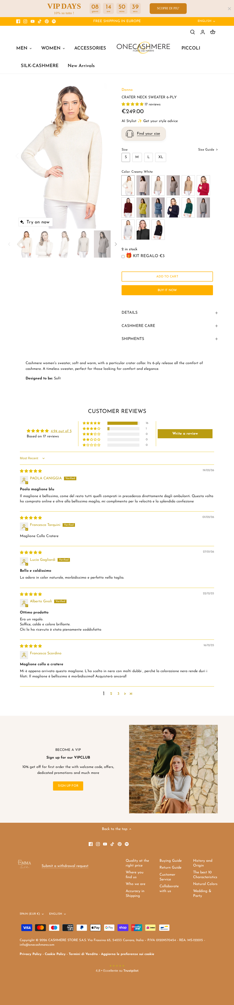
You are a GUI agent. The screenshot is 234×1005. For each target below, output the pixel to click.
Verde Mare (188, 207)
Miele (143, 185)
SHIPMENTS (133, 339)
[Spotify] (54, 21)
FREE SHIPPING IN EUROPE (117, 21)
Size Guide (206, 149)
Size (125, 149)
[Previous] (23, 155)
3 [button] (118, 694)
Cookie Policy (55, 954)
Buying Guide (171, 861)
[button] (133, 104)
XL (160, 157)
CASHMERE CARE (138, 326)
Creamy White (128, 185)
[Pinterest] (47, 21)
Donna (127, 90)
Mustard (143, 207)
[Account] (203, 32)
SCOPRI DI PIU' (168, 8)
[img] (31, 471)
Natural (173, 185)
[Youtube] (33, 21)
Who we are (135, 884)
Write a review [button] (185, 434)
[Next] (103, 155)
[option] (63, 156)
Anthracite (143, 230)
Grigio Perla (203, 207)
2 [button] (111, 694)
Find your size (148, 134)
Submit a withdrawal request (65, 866)
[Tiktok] (40, 21)
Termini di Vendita (83, 954)
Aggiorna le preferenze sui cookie (127, 954)
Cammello (188, 185)
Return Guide (170, 867)
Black (158, 230)
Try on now (38, 222)
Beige (158, 185)
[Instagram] (25, 21)
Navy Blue (173, 207)
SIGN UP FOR (68, 785)
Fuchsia (203, 185)
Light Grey (128, 230)
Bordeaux (128, 207)
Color (126, 172)
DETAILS (130, 313)
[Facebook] (18, 21)
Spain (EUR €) (30, 914)
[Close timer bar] (229, 8)
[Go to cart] (212, 32)
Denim (158, 207)
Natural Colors (205, 884)
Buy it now (167, 290)
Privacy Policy (31, 954)
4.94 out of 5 (61, 431)
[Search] (193, 32)
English (204, 21)
